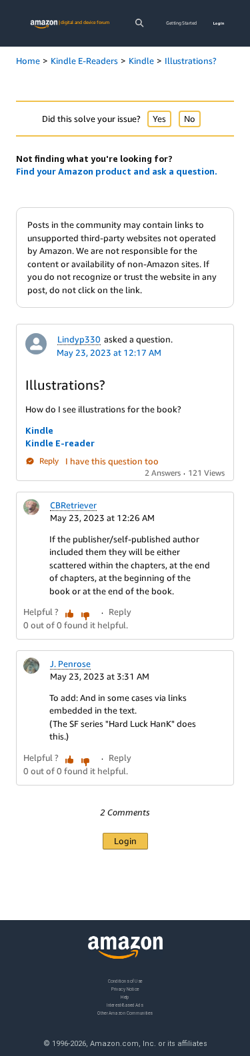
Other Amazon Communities (124, 1012)
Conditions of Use (125, 981)
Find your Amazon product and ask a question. (116, 171)
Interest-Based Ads (125, 1004)
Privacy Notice (125, 988)
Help (125, 996)
